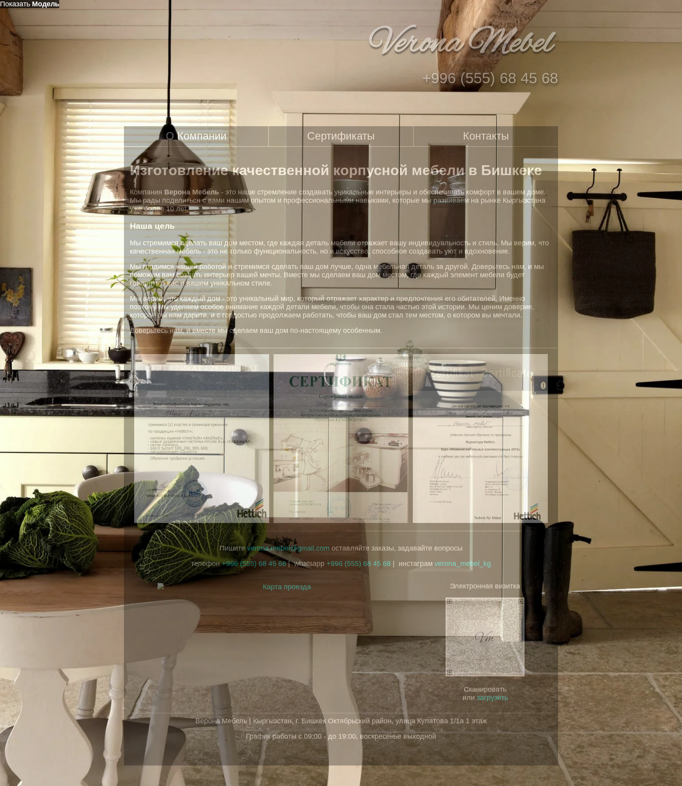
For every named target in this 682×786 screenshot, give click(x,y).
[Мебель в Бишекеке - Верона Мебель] (462, 61)
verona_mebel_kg (463, 564)
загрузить (492, 698)
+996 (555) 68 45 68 (358, 564)
